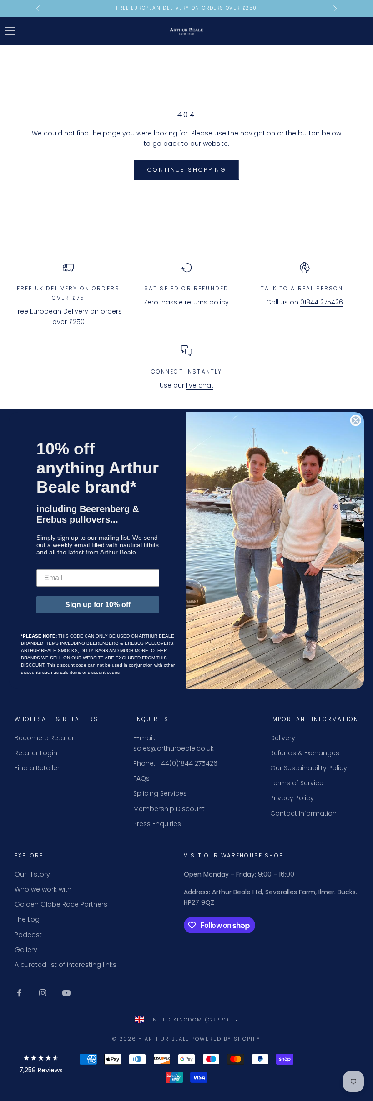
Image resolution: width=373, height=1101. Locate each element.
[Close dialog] (355, 420)
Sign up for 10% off (98, 604)
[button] (41, 1065)
